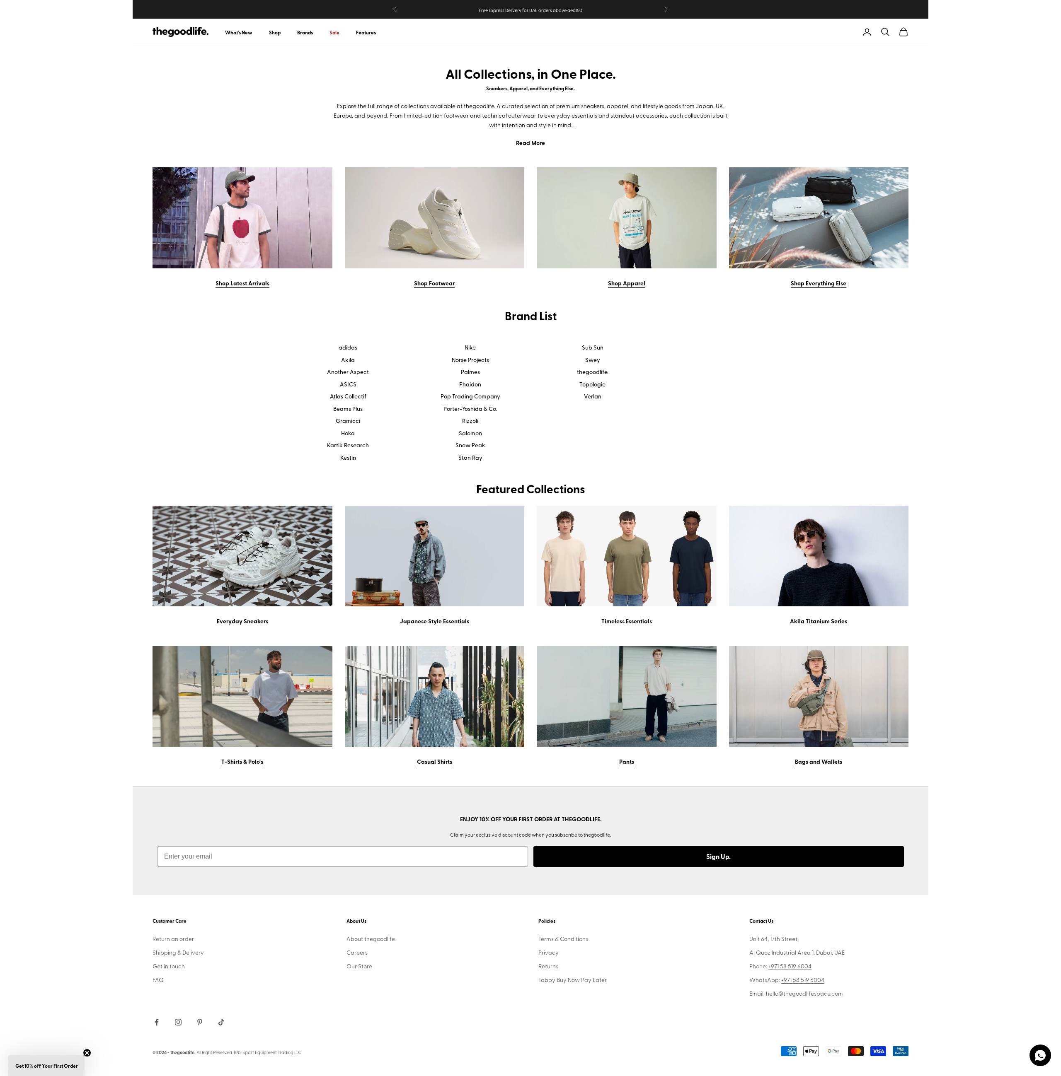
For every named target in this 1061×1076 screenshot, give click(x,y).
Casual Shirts (434, 761)
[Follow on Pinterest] (200, 1022)
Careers (357, 952)
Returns (548, 966)
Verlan (592, 396)
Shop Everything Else (818, 283)
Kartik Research (348, 445)
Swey (592, 360)
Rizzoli (470, 421)
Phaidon (470, 384)
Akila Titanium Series (818, 621)
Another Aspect (348, 372)
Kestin (348, 457)
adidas (348, 347)
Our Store (359, 966)
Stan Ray (470, 457)
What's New (238, 32)
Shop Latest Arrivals (242, 283)
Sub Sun (592, 347)
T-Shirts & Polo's (242, 761)
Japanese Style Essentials (434, 621)
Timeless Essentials (626, 621)
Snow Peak (470, 445)
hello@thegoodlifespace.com (804, 993)
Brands (305, 32)
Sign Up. (718, 856)
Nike (470, 347)
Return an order (173, 939)
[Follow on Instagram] (178, 1022)
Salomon (470, 433)
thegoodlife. (592, 372)
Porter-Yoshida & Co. (470, 409)
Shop (275, 32)
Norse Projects (470, 360)
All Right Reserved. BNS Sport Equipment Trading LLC (248, 1052)
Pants (626, 761)
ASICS (348, 384)
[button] (46, 1065)
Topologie (592, 384)
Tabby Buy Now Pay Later (572, 980)
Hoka (348, 433)
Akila (348, 360)
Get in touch (169, 966)
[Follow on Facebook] (157, 1022)
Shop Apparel (626, 283)
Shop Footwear (434, 283)
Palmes (470, 372)
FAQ (158, 980)
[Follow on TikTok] (221, 1022)
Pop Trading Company (470, 396)
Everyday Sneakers (242, 621)
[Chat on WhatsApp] (1040, 1055)
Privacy (548, 952)
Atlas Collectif (348, 396)
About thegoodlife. (371, 939)
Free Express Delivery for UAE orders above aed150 (530, 10)
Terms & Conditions (563, 939)
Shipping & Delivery (178, 952)
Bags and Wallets (818, 761)
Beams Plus (348, 409)
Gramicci (348, 421)
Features (366, 32)
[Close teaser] (87, 1053)
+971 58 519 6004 (789, 966)
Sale (334, 32)
